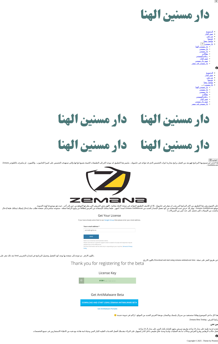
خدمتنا (210, 80)
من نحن (210, 78)
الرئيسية (209, 73)
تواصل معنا (208, 82)
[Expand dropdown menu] (202, 85)
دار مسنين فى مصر (200, 104)
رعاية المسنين (202, 97)
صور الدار (209, 75)
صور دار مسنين (201, 102)
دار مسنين (208, 85)
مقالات (205, 94)
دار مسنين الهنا (202, 87)
